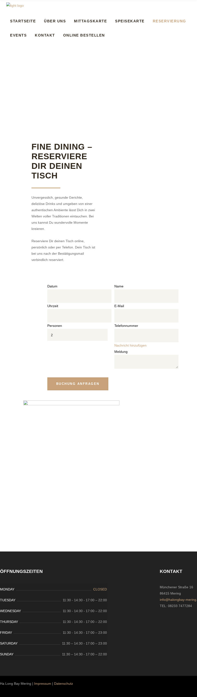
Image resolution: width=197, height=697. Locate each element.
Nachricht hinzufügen (130, 345)
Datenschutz (63, 683)
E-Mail (119, 306)
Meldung (121, 352)
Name (118, 286)
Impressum (42, 683)
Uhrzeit (52, 306)
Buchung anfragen (77, 384)
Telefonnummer (126, 326)
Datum (52, 286)
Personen (54, 326)
